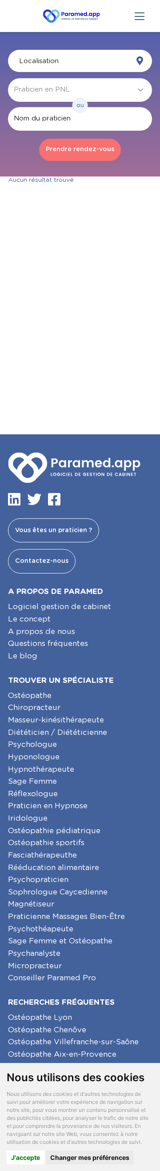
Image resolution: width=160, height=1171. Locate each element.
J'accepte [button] (25, 1157)
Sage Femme (32, 781)
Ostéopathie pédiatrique (54, 830)
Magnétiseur (31, 904)
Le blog (22, 656)
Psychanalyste (34, 953)
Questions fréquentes (48, 643)
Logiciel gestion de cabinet (59, 606)
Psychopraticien (38, 879)
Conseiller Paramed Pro (52, 978)
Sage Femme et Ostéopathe (60, 941)
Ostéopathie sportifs (46, 842)
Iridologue (28, 818)
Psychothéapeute (40, 929)
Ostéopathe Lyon (40, 1017)
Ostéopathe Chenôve (47, 1030)
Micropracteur (35, 966)
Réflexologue (33, 794)
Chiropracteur (34, 707)
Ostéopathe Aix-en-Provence (62, 1054)
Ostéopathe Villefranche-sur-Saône (73, 1042)
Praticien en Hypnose (48, 806)
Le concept (29, 619)
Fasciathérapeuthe (42, 855)
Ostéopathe (30, 695)
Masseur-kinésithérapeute (56, 720)
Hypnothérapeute (41, 769)
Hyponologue (34, 757)
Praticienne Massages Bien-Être (66, 916)
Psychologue (32, 744)
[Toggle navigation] (139, 16)
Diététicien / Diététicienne (57, 732)
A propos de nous (41, 631)
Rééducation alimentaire (53, 867)
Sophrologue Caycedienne (58, 892)
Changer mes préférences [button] (89, 1157)
